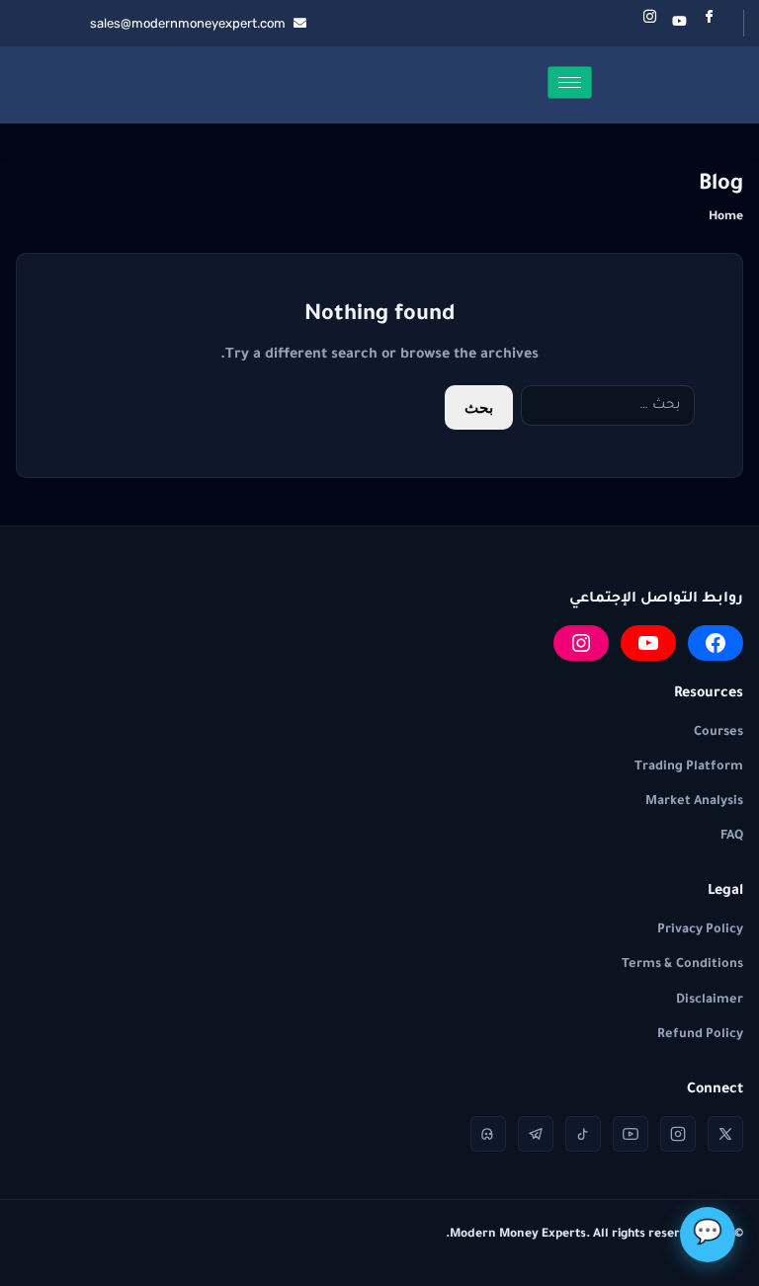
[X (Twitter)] (725, 1134)
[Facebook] (708, 23)
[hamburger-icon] (570, 82)
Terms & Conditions (682, 965)
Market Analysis (694, 802)
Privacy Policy (700, 930)
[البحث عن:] (608, 407)
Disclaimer (709, 1000)
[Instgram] (649, 23)
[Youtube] (679, 23)
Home (726, 217)
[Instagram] (581, 643)
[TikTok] (583, 1134)
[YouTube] (648, 643)
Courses (718, 733)
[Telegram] (535, 1134)
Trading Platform (688, 767)
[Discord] (488, 1134)
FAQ (731, 837)
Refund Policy (700, 1035)
